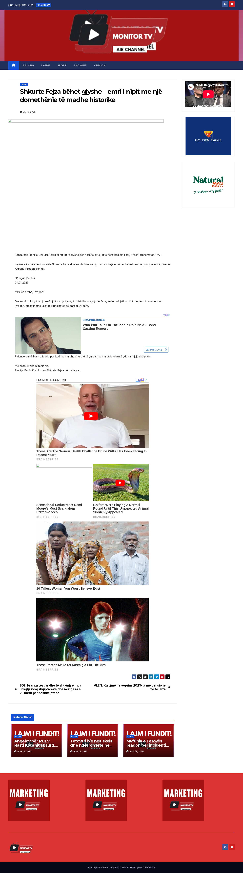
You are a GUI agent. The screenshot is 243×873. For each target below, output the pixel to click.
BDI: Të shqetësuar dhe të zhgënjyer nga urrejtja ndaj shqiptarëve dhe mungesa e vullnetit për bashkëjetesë (50, 689)
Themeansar (149, 867)
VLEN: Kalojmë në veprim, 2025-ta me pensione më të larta (129, 687)
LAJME (45, 65)
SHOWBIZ (80, 65)
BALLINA (28, 65)
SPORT (62, 65)
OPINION (100, 65)
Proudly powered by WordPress (103, 867)
